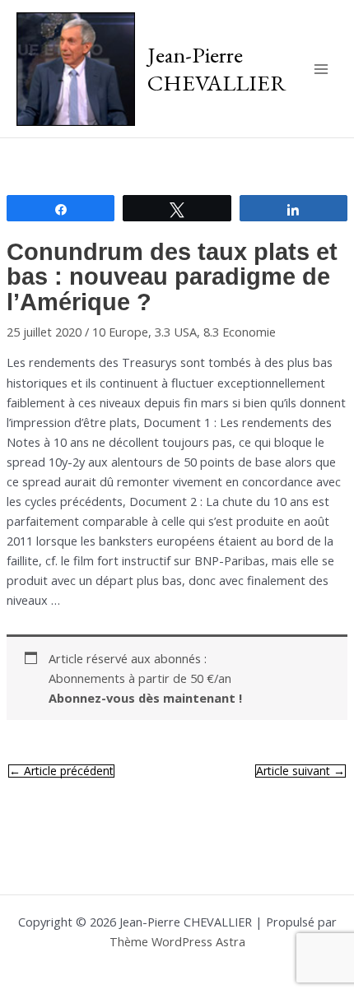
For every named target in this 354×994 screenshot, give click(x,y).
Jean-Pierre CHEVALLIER (216, 68)
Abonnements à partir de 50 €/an (145, 688)
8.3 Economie (239, 331)
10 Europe (120, 331)
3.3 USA (176, 331)
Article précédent (61, 771)
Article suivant (300, 771)
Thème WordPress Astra (177, 941)
